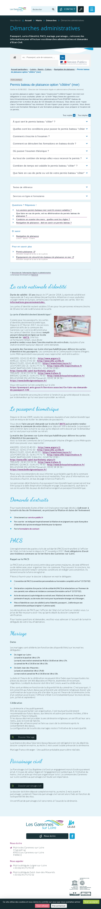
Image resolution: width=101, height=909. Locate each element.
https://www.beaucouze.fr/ (57, 363)
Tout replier (68, 115)
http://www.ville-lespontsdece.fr (64, 366)
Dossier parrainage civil (30, 785)
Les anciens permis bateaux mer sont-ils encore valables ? (44, 210)
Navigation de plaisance (64, 69)
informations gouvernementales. (27, 302)
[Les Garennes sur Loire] (18, 9)
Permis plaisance (24, 252)
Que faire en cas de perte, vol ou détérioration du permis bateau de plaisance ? (48, 214)
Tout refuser (42, 906)
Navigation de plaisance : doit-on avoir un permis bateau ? (44, 223)
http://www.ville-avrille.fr (50, 361)
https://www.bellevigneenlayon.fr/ (28, 380)
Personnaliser (59, 906)
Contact (69, 9)
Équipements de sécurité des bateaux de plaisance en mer (44, 257)
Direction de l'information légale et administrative (31, 273)
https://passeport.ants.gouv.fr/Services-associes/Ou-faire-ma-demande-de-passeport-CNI (49, 388)
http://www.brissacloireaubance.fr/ (66, 375)
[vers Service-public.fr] (73, 63)
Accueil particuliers (19, 69)
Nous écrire (50, 836)
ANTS (26, 337)
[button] (92, 9)
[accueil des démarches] (14, 57)
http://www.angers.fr (49, 358)
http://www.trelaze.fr (49, 373)
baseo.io (34, 275)
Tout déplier (83, 115)
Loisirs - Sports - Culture (41, 69)
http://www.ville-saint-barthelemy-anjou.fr (32, 371)
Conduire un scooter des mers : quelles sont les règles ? (43, 219)
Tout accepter (91, 902)
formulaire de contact (29, 529)
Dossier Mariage (26, 737)
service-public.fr (35, 517)
